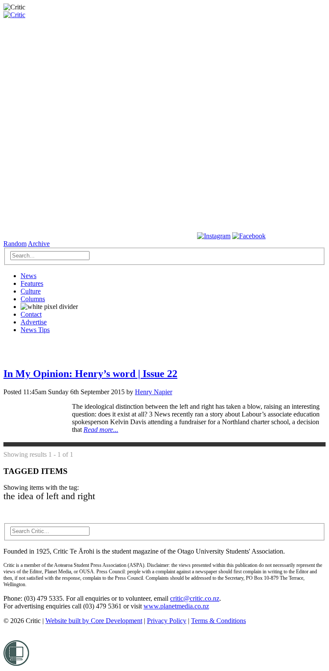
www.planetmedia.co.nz (176, 606)
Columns (33, 299)
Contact (31, 314)
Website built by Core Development (93, 620)
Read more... (101, 429)
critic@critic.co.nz (194, 598)
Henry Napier (153, 391)
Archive (39, 243)
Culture (31, 291)
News (28, 275)
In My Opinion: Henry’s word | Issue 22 (90, 373)
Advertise (34, 322)
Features (32, 283)
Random (15, 243)
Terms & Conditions (218, 620)
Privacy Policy (166, 620)
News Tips (35, 329)
